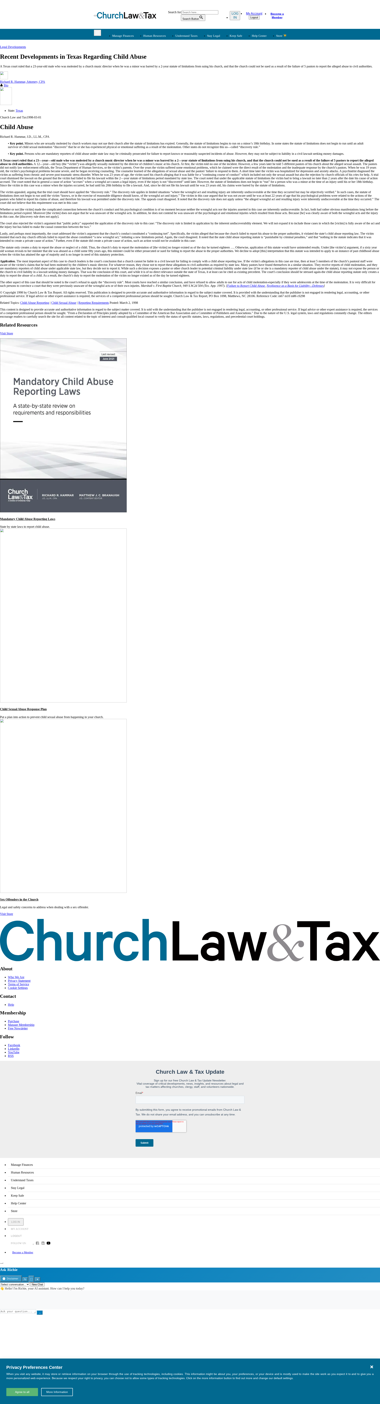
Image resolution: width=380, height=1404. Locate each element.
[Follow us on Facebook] (37, 1243)
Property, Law (243, 93)
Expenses (199, 69)
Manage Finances (123, 35)
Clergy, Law (242, 74)
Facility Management (125, 118)
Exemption (200, 64)
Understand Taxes (186, 35)
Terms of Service (18, 984)
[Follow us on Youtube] (48, 1243)
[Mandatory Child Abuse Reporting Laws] (63, 511)
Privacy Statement (19, 980)
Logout (254, 17)
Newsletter (159, 108)
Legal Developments (247, 83)
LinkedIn (13, 1048)
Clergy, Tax (200, 59)
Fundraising (119, 74)
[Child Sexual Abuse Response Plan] (63, 701)
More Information (57, 1392)
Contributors (201, 137)
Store (279, 35)
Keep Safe (236, 35)
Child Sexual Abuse (63, 302)
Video (156, 127)
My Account (254, 13)
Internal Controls (122, 78)
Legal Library (242, 88)
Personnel (158, 74)
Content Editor (202, 118)
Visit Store (6, 333)
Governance (241, 78)
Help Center (259, 35)
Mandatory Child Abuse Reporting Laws (27, 519)
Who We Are (195, 102)
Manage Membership (21, 1024)
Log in (235, 15)
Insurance (118, 122)
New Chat (37, 1284)
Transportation (121, 127)
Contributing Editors (206, 132)
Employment (160, 64)
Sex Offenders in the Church (19, 899)
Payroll (156, 69)
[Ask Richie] (1, 1263)
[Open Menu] (95, 15)
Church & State (244, 69)
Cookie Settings (18, 988)
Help (11, 1004)
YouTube (13, 1052)
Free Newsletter (18, 1028)
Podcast (157, 113)
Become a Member (277, 15)
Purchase (13, 1021)
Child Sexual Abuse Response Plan (23, 709)
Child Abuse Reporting (34, 302)
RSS (11, 1055)
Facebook (14, 1045)
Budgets (117, 59)
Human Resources (154, 35)
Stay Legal (213, 35)
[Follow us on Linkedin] (43, 1243)
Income (198, 74)
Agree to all (22, 1392)
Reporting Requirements (93, 302)
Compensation (161, 59)
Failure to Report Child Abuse (246, 285)
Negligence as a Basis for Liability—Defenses (295, 285)
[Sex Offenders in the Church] (63, 891)
